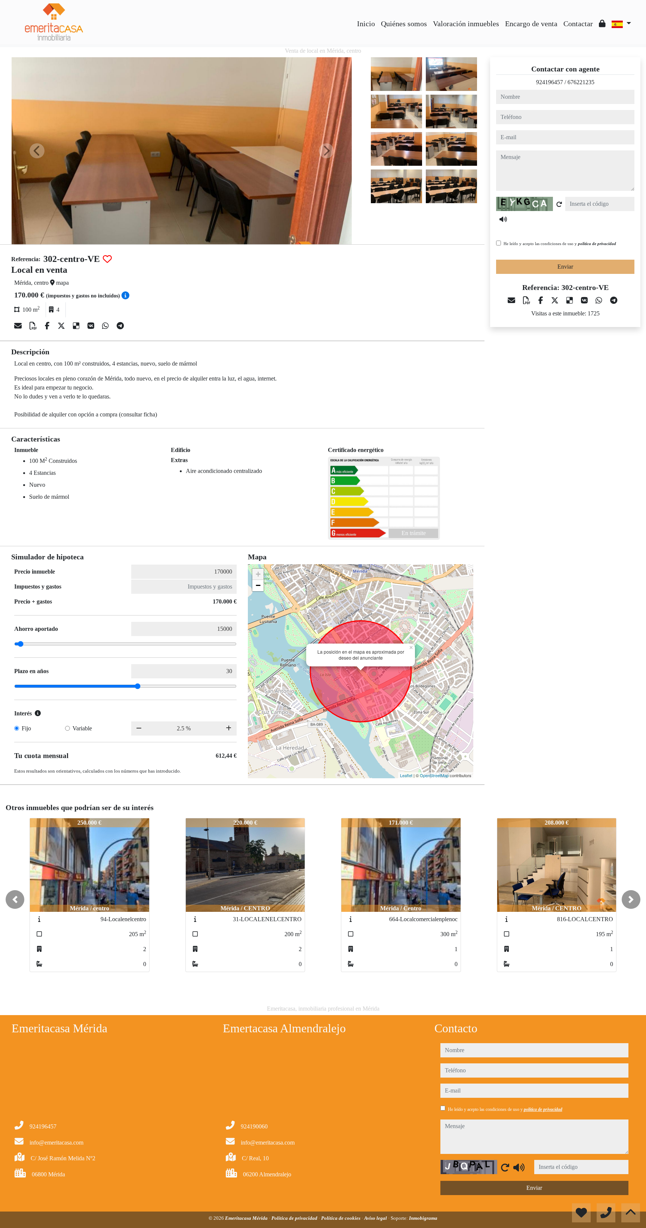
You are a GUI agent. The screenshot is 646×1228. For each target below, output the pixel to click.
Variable (82, 728)
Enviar (565, 266)
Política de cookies (341, 1218)
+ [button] (258, 574)
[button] (15, 899)
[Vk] (91, 326)
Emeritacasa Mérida (247, 1218)
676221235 (580, 82)
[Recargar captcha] (559, 204)
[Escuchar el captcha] (503, 219)
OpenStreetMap (434, 775)
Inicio (366, 23)
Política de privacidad (295, 1218)
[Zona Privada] (602, 23)
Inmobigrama (423, 1218)
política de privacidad (597, 243)
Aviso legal (376, 1218)
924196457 (549, 82)
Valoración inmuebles (466, 23)
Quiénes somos (404, 23)
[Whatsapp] (106, 326)
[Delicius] (77, 326)
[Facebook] (48, 326)
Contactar (578, 23)
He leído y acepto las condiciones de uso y (560, 243)
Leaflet (406, 775)
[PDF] (34, 326)
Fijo (26, 728)
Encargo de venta (531, 23)
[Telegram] (120, 326)
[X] (62, 326)
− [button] (258, 585)
